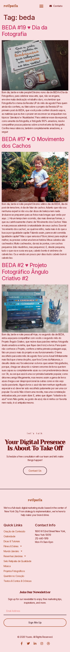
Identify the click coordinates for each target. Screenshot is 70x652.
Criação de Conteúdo (14, 531)
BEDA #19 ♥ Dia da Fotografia (24, 30)
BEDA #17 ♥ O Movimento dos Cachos (33, 142)
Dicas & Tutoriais (12, 541)
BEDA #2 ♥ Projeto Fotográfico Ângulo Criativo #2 (25, 272)
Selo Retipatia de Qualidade (17, 561)
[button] (41, 6)
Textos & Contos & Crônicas (17, 580)
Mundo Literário (11, 551)
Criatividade (9, 536)
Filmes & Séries (11, 546)
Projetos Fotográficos (14, 571)
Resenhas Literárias (13, 556)
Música (7, 566)
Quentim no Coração (14, 576)
